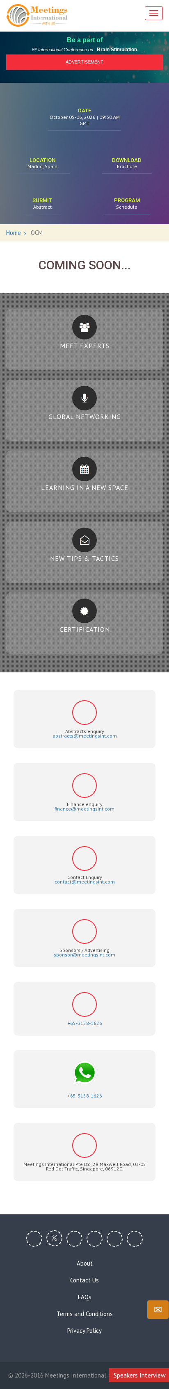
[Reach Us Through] (158, 1309)
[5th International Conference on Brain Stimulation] (37, 15)
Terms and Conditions (85, 1314)
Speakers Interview (140, 1375)
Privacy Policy (84, 1330)
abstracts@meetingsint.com (85, 736)
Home (13, 233)
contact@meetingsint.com (85, 882)
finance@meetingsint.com (84, 809)
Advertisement (84, 61)
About (85, 1263)
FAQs (84, 1297)
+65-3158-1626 (84, 1023)
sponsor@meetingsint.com (84, 955)
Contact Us (84, 1280)
